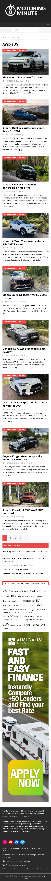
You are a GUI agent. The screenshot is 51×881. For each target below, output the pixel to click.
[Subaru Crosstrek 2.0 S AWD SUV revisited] (25, 494)
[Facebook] (16, 842)
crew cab (40, 596)
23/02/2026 (8, 191)
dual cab (6, 601)
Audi (26, 591)
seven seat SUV (19, 620)
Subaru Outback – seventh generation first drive (19, 186)
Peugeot (24, 616)
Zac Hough (20, 81)
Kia (26, 609)
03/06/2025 (8, 248)
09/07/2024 (8, 409)
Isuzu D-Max (20, 610)
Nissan (5, 616)
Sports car (30, 619)
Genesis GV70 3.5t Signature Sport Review (23, 350)
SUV (5, 624)
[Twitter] (22, 842)
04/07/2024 (8, 463)
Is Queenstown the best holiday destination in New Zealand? (25, 869)
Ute (42, 624)
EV (38, 601)
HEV (31, 606)
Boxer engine (21, 596)
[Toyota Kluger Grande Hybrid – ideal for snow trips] (25, 441)
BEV (13, 596)
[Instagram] (4, 842)
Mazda (5, 612)
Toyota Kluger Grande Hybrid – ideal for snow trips (22, 458)
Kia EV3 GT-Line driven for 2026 (22, 77)
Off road (14, 616)
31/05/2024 (8, 517)
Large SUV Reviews (37, 609)
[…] (33, 93)
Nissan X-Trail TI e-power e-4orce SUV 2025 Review (23, 242)
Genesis (26, 606)
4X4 (21, 591)
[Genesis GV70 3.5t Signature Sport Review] (25, 333)
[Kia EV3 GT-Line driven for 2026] (25, 62)
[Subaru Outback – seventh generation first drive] (25, 169)
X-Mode (5, 628)
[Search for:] (25, 30)
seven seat (7, 619)
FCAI (17, 606)
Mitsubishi (28, 613)
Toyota (35, 624)
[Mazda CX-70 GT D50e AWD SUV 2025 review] (25, 279)
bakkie (6, 596)
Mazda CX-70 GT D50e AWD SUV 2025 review (24, 296)
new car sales (37, 613)
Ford (21, 606)
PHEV (31, 616)
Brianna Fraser (21, 248)
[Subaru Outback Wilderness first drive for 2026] (25, 112)
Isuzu (12, 609)
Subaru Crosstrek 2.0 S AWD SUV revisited (22, 511)
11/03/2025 (8, 355)
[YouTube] (10, 842)
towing (27, 624)
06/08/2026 (8, 81)
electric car (29, 600)
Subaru (39, 619)
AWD (33, 591)
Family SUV (8, 605)
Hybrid (38, 605)
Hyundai (5, 610)
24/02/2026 (8, 135)
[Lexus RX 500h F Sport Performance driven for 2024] (25, 387)
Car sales (31, 596)
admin (18, 135)
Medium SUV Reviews (16, 613)
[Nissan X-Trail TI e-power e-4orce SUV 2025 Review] (25, 225)
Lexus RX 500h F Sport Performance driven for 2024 (24, 404)
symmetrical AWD (16, 625)
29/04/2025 (8, 301)
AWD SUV (41, 591)
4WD (6, 591)
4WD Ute (14, 591)
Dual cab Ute (17, 601)
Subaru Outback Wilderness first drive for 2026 (23, 129)
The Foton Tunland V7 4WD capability (17, 565)
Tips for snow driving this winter (15, 569)
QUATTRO (38, 617)
